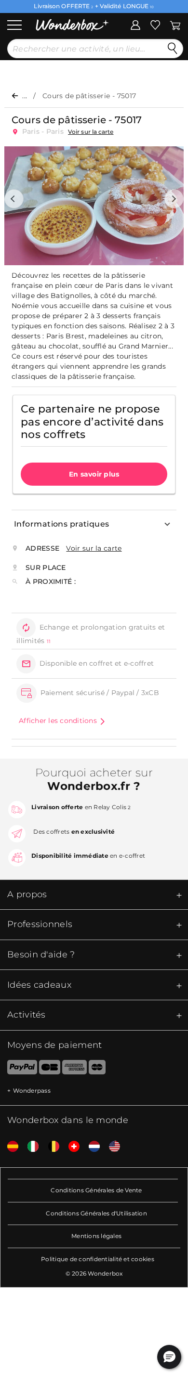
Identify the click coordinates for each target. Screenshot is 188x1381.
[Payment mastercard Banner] (97, 1069)
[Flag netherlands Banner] (90, 1147)
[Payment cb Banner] (49, 1069)
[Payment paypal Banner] (18, 1069)
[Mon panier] (174, 24)
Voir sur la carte (91, 131)
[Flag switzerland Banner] (70, 1147)
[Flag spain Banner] (9, 1147)
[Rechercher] (172, 48)
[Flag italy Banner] (29, 1147)
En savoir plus (94, 474)
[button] (14, 198)
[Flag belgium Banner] (50, 1147)
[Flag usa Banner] (111, 1147)
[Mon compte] (135, 24)
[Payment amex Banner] (74, 1069)
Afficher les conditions (58, 720)
